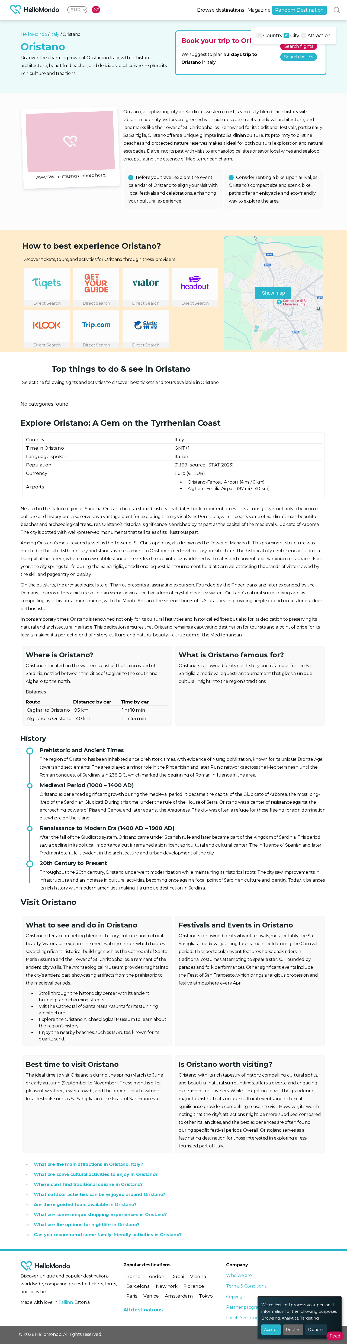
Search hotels (298, 56)
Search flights (298, 46)
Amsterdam (179, 1296)
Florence (194, 1286)
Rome (133, 1276)
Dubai (177, 1276)
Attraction (319, 35)
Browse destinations (220, 10)
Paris (131, 1296)
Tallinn (65, 1302)
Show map (273, 292)
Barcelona (138, 1286)
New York (167, 1286)
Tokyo (206, 1296)
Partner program (244, 1307)
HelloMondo (34, 34)
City (294, 35)
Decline (293, 1329)
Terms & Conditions (246, 1286)
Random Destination (299, 10)
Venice (151, 1296)
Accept (271, 1329)
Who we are (239, 1275)
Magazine (259, 10)
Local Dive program (246, 1317)
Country (272, 35)
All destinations (143, 1310)
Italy (55, 34)
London (155, 1276)
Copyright (236, 1296)
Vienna (198, 1276)
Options (316, 1329)
